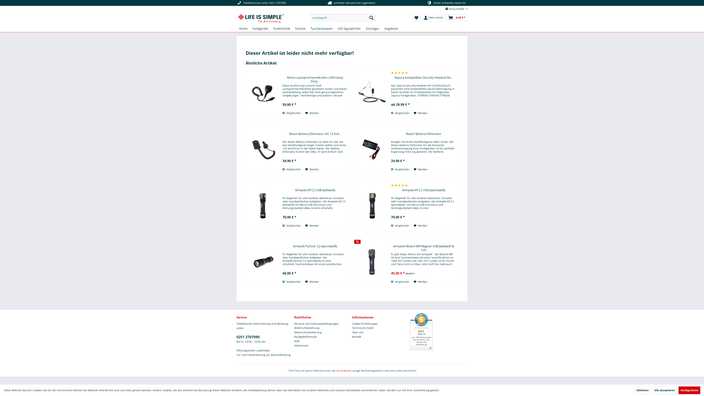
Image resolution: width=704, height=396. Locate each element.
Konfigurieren (689, 390)
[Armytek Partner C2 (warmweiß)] (263, 262)
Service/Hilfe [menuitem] (456, 9)
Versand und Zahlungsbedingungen (316, 323)
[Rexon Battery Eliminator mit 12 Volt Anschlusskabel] (263, 149)
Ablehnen (643, 390)
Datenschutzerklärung (308, 332)
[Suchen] (371, 17)
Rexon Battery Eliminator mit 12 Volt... (315, 134)
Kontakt (356, 336)
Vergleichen (293, 113)
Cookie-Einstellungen (365, 323)
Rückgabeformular (305, 336)
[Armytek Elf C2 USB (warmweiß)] (371, 206)
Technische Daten (363, 328)
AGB (296, 341)
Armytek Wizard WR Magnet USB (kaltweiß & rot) (423, 248)
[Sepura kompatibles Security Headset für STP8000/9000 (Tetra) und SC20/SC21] (371, 93)
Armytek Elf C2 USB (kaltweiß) (315, 190)
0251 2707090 (248, 337)
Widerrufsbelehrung (306, 328)
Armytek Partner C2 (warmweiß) (315, 246)
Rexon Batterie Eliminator (423, 134)
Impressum (301, 345)
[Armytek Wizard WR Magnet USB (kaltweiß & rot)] (371, 262)
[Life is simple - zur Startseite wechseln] (261, 18)
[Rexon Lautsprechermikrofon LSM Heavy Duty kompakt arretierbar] (263, 93)
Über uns (357, 332)
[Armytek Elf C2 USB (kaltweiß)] (263, 206)
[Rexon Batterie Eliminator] (371, 149)
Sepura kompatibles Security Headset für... (423, 78)
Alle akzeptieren (664, 390)
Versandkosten (344, 370)
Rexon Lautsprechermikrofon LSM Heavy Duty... (315, 79)
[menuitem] (343, 17)
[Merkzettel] (416, 17)
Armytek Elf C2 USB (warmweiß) (423, 190)
